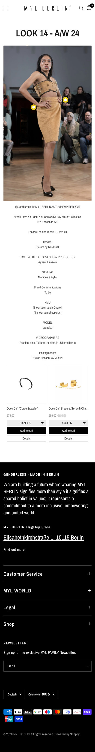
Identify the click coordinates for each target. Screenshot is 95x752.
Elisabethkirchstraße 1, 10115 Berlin (43, 537)
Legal (9, 607)
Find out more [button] (14, 549)
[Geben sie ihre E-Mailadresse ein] (87, 666)
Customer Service (23, 573)
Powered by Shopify (67, 734)
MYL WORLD (17, 590)
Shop (9, 624)
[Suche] (81, 8)
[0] (88, 8)
